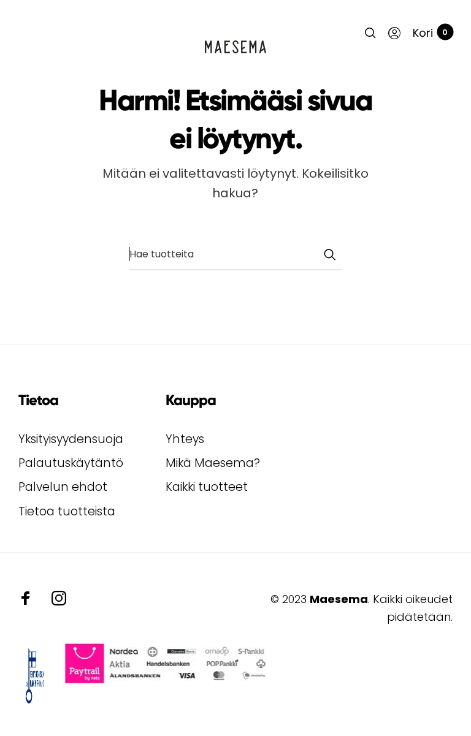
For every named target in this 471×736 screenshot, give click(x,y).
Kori (430, 32)
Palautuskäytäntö (70, 463)
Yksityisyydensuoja (70, 439)
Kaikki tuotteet (207, 487)
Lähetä (329, 254)
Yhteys (185, 439)
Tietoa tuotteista (66, 511)
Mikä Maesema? (213, 463)
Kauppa (191, 400)
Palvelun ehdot (62, 487)
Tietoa (38, 400)
